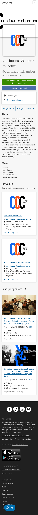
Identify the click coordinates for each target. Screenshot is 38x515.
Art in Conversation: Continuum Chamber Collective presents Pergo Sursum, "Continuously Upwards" (19, 321)
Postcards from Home (13, 216)
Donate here (7, 473)
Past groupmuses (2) (25, 108)
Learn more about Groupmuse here (16, 435)
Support (5, 501)
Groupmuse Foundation (11, 469)
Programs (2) (8, 108)
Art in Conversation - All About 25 (18, 262)
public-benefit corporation (20, 445)
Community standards (23, 439)
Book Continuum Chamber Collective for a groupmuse (19, 82)
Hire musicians (7, 494)
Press (4, 487)
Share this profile (18, 88)
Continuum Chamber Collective (18, 219)
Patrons (5, 490)
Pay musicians (7, 483)
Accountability (7, 439)
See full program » (11, 232)
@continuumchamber (15, 100)
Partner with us (8, 497)
